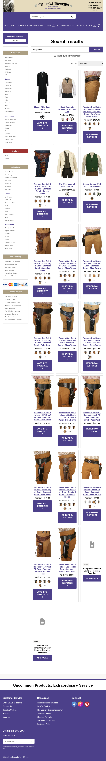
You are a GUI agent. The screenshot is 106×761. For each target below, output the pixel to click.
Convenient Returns (11, 276)
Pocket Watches (10, 122)
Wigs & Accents (10, 231)
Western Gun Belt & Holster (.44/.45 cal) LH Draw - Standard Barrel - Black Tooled (92, 341)
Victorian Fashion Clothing (13, 302)
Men (6, 25)
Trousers (7, 103)
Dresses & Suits (10, 203)
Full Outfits (8, 85)
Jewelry (7, 233)
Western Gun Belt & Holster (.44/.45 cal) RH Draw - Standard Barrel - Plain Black (42, 416)
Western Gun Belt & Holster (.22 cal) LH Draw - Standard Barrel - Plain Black (67, 568)
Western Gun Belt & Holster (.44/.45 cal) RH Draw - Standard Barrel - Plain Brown (42, 341)
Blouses (7, 208)
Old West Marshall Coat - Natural (67, 185)
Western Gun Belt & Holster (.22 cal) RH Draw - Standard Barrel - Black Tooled (67, 341)
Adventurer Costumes (11, 314)
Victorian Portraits (44, 717)
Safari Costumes (10, 308)
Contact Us (7, 706)
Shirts (6, 100)
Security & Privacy (10, 267)
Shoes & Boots (9, 111)
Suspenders (8, 125)
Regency (33, 25)
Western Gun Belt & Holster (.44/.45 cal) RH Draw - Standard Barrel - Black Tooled (67, 264)
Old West (54, 25)
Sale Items (8, 75)
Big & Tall (7, 66)
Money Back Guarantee (12, 261)
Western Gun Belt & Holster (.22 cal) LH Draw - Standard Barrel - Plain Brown (92, 491)
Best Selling (8, 60)
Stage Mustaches (10, 137)
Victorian (44, 25)
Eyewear (7, 134)
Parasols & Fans (10, 242)
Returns (6, 713)
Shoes (23, 25)
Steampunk (77, 25)
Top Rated (8, 69)
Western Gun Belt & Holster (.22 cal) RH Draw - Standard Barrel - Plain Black (92, 416)
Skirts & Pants (9, 214)
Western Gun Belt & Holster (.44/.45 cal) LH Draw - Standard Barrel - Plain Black (42, 491)
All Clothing (8, 82)
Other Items (8, 142)
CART (99, 24)
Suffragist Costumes (11, 296)
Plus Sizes (8, 180)
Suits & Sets (8, 88)
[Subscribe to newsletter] (32, 741)
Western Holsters (10, 119)
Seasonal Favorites (11, 63)
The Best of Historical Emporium (50, 710)
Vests (6, 97)
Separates (8, 91)
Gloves (7, 131)
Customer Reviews (11, 264)
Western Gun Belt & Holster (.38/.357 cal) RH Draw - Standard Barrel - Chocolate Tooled (42, 569)
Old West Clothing (10, 299)
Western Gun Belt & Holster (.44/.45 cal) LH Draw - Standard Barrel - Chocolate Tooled (67, 492)
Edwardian (64, 25)
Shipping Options (10, 710)
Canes (7, 128)
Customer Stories (44, 713)
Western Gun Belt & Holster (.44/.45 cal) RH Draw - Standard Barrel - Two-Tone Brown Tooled (92, 112)
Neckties (7, 109)
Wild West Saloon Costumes (13, 320)
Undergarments (9, 228)
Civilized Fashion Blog (46, 720)
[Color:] (35, 581)
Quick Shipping (9, 270)
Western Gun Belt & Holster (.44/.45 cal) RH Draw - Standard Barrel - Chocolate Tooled (42, 266)
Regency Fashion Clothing (13, 305)
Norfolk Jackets (10, 317)
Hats (6, 106)
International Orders (11, 273)
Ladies (14, 25)
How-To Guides (43, 706)
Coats (6, 94)
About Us (6, 717)
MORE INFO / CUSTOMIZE (42, 124)
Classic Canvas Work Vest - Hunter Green (92, 185)
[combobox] (59, 49)
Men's (6, 156)
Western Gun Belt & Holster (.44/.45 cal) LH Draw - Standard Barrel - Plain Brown (67, 416)
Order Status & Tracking (12, 702)
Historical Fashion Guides (47, 702)
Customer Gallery (44, 724)
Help (88, 25)
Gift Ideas (8, 72)
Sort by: (74, 63)
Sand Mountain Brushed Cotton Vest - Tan (67, 109)
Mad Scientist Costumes (12, 311)
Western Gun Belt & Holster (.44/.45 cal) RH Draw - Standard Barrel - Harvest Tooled (42, 189)
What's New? (9, 57)
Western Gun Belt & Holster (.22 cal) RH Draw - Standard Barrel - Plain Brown (92, 264)
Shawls (7, 239)
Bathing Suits (9, 139)
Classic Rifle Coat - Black (42, 108)
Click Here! (15, 40)
